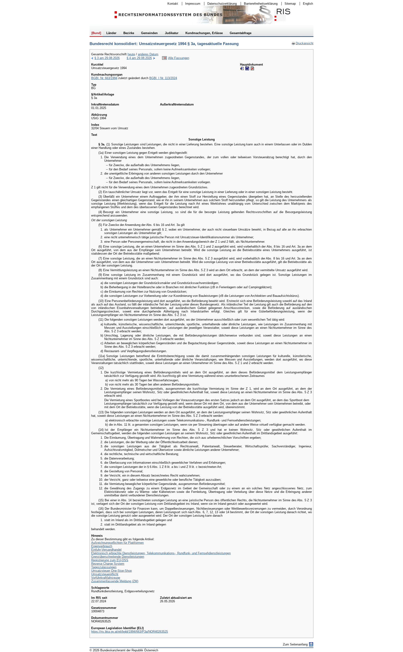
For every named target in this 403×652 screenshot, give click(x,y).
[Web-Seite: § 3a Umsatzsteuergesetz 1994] (242, 68)
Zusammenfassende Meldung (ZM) (114, 581)
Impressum (191, 3)
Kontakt (171, 3)
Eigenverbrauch (101, 546)
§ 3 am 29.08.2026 (107, 58)
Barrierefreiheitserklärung (259, 3)
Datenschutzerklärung (220, 3)
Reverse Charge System (107, 563)
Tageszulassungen (103, 567)
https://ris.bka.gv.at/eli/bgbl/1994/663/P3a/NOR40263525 (129, 631)
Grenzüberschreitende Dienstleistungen (117, 556)
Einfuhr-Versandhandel (106, 549)
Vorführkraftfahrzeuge (105, 577)
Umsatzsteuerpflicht (104, 574)
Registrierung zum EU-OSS (109, 560)
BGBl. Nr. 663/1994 (104, 78)
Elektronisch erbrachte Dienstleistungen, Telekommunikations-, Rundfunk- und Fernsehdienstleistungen (161, 553)
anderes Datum (148, 54)
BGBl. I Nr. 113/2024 (163, 78)
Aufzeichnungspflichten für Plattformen (117, 542)
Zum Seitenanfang (295, 644)
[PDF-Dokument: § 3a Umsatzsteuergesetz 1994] (252, 68)
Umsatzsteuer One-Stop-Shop (111, 570)
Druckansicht (302, 43)
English (308, 3)
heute (131, 54)
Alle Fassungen (178, 58)
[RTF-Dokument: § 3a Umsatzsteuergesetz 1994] (247, 68)
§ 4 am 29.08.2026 (139, 58)
